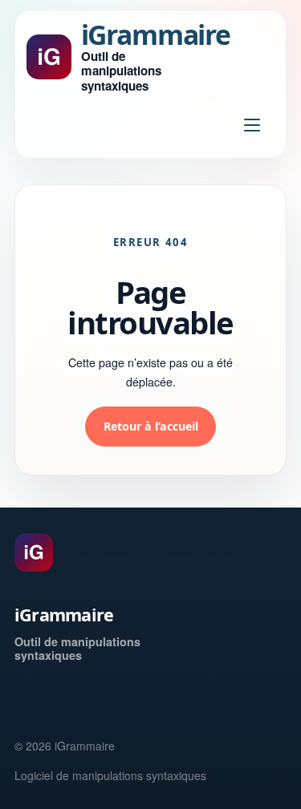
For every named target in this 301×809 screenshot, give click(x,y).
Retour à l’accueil (151, 426)
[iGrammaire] (33, 552)
